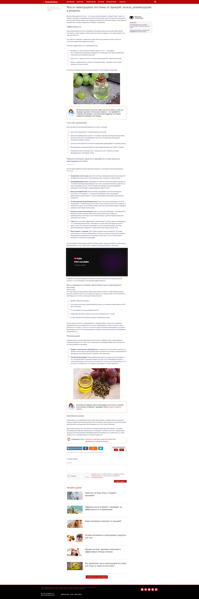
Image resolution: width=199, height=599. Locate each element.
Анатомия (101, 1)
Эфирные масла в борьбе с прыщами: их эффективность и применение (103, 508)
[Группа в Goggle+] (156, 590)
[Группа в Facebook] (145, 590)
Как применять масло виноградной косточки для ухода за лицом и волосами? (105, 564)
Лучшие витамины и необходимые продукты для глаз (105, 536)
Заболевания (70, 1)
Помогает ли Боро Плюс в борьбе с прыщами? (101, 494)
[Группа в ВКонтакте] (142, 590)
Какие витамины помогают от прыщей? (103, 521)
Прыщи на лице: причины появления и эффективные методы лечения (103, 550)
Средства (122, 1)
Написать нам (65, 594)
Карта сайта (77, 594)
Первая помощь (91, 1)
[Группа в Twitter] (149, 590)
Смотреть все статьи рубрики (97, 577)
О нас (71, 594)
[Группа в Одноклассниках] (152, 590)
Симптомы (80, 1)
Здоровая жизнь (111, 1)
